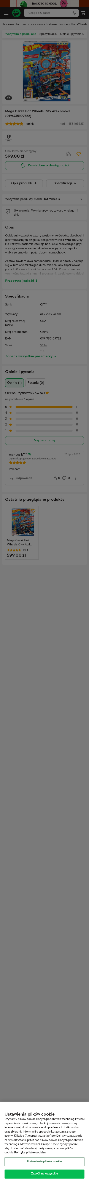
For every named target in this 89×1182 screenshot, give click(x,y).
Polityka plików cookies (30, 1152)
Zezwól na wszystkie (44, 1174)
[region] (44, 1142)
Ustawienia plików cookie (44, 1161)
